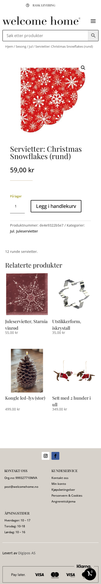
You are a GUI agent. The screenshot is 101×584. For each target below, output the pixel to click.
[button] (83, 67)
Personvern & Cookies (66, 495)
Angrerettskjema (63, 501)
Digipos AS (27, 553)
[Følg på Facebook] (55, 456)
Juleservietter (27, 231)
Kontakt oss (59, 478)
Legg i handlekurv (56, 206)
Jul (31, 46)
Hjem (9, 46)
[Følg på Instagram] (46, 456)
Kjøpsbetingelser (63, 490)
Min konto (58, 484)
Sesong (21, 46)
